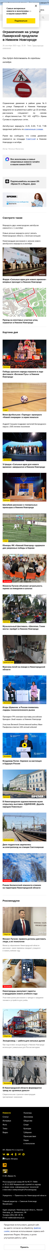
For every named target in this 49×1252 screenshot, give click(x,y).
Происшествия (30, 1136)
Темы (5, 1128)
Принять (24, 1247)
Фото (5, 1124)
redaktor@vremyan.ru (16, 1218)
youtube (8, 1154)
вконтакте (4, 1154)
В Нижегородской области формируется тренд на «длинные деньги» (22, 1087)
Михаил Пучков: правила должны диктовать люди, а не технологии (24, 938)
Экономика (28, 1117)
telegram (11, 1154)
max (23, 1154)
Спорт (26, 1124)
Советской (31, 139)
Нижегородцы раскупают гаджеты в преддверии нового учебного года (20, 990)
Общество (28, 1121)
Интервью (7, 1121)
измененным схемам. (33, 129)
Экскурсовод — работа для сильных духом (24, 1038)
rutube (19, 1154)
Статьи (5, 1117)
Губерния (28, 1132)
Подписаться (21, 21)
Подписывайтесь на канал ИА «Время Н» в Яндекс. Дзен (24, 182)
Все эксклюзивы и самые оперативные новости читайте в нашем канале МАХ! (25, 161)
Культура (27, 1128)
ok (15, 1154)
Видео (5, 1132)
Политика (28, 1113)
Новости (7, 1113)
